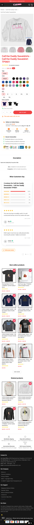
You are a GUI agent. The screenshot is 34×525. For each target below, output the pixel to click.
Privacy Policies (5, 476)
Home (2, 9)
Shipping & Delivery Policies (7, 488)
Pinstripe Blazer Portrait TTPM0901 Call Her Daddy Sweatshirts (8, 424)
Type (3, 71)
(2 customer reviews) (14, 65)
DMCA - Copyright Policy (7, 478)
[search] (29, 5)
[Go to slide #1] (4, 50)
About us (3, 472)
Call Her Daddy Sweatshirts (8, 12)
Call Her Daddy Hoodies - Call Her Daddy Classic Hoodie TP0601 (9, 311)
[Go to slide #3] (21, 50)
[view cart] (32, 5)
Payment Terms (5, 490)
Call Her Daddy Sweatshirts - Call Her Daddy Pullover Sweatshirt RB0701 (9, 399)
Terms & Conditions (6, 474)
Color (3, 76)
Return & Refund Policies (7, 492)
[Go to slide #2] (12, 50)
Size (3, 91)
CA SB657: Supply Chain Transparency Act (11, 481)
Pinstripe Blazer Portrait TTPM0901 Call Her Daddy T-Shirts (9, 285)
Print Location (5, 99)
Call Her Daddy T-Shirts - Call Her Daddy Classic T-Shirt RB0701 (25, 361)
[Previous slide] (3, 30)
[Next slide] (31, 30)
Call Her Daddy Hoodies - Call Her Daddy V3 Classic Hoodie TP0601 (9, 336)
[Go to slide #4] (29, 50)
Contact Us (4, 494)
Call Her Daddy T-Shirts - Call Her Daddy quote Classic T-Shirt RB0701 (25, 336)
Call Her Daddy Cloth (11, 9)
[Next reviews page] (30, 254)
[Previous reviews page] (23, 254)
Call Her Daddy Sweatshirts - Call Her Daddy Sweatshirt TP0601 (25, 399)
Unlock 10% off (3, 518)
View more (17, 371)
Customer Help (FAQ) (6, 497)
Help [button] (31, 523)
